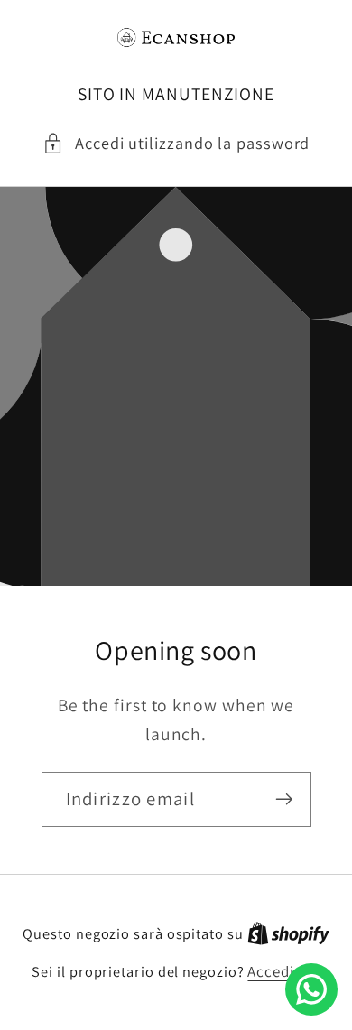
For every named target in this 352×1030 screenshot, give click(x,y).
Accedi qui (283, 971)
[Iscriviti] (284, 799)
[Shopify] (288, 933)
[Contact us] (311, 989)
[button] (176, 143)
